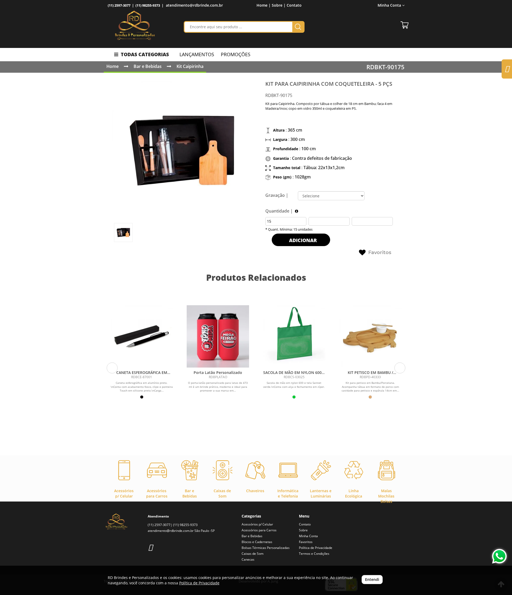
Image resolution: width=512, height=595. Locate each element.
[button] (112, 367)
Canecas (248, 559)
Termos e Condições (314, 553)
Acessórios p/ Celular (257, 524)
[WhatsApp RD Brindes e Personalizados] (499, 556)
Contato (294, 5)
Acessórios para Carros (259, 530)
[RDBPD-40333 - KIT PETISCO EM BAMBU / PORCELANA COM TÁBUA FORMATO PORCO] (370, 336)
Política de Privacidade (315, 547)
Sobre (303, 530)
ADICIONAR (302, 240)
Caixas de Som (252, 553)
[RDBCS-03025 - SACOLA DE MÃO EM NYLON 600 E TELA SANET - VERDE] (294, 336)
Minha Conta (308, 536)
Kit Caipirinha (190, 66)
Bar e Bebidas (148, 66)
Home (112, 66)
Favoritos (379, 252)
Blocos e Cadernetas (257, 542)
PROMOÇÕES (235, 54)
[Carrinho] (405, 25)
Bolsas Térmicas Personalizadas (266, 547)
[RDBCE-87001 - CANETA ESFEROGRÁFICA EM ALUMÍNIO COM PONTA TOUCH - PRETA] (142, 336)
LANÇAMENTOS (196, 54)
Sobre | (279, 5)
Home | (264, 5)
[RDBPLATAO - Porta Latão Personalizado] (218, 336)
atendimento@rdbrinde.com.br (194, 5)
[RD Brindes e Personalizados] (135, 25)
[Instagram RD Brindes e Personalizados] (150, 547)
